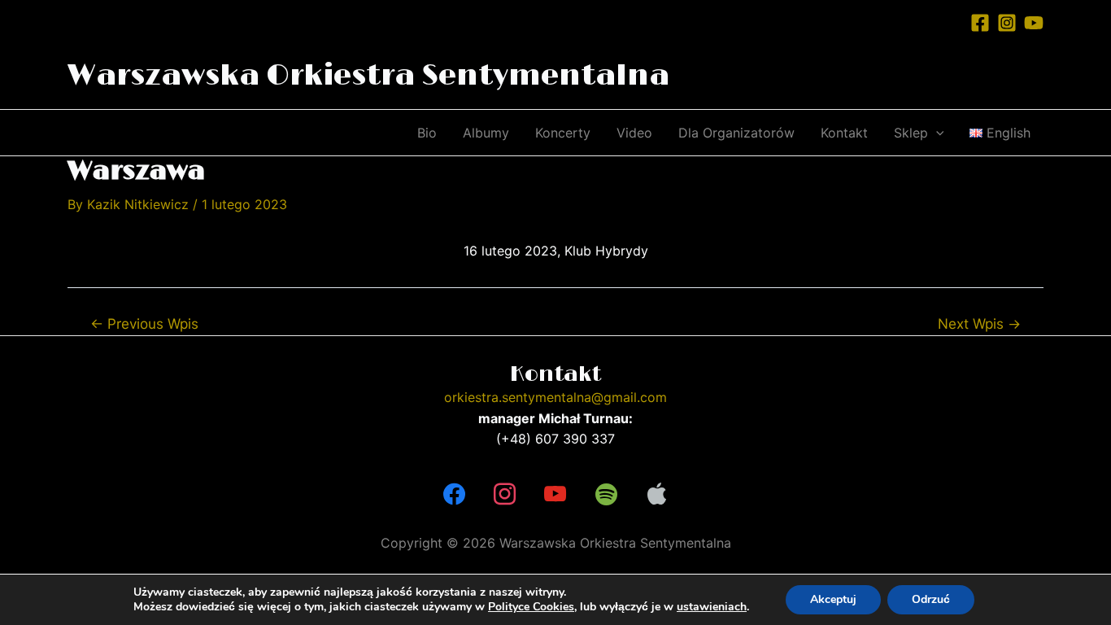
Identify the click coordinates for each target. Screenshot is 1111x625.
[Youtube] (555, 495)
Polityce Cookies (531, 606)
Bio (427, 133)
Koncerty (562, 133)
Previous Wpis (144, 323)
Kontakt (844, 133)
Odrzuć (931, 599)
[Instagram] (1007, 23)
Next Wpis (979, 323)
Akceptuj (833, 599)
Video (634, 133)
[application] (936, 132)
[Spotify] (606, 495)
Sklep (911, 133)
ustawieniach (712, 607)
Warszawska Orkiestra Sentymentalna (368, 76)
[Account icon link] (946, 22)
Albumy (486, 133)
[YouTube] (1033, 23)
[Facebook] (980, 23)
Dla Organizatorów (736, 133)
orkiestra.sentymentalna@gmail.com (555, 397)
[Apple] (657, 495)
